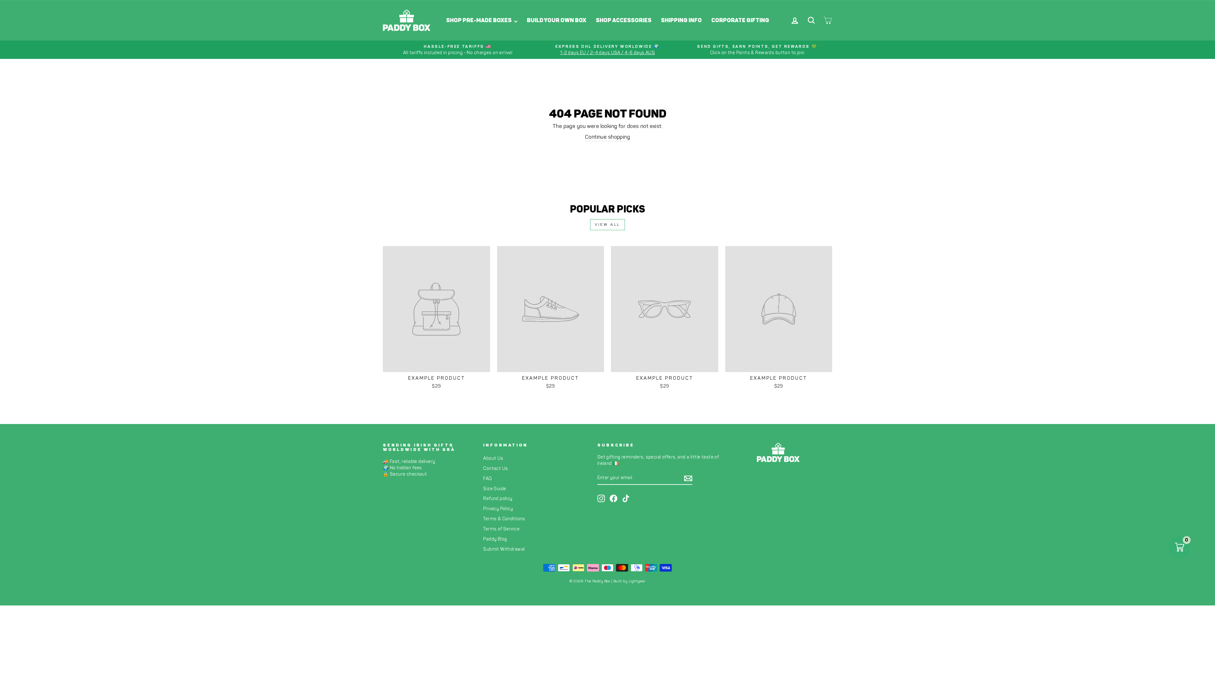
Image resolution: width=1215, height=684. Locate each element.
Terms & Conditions (504, 519)
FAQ (487, 478)
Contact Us (495, 468)
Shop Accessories (623, 20)
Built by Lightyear (629, 581)
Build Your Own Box (556, 20)
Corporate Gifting (740, 20)
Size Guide (494, 488)
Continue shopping (607, 137)
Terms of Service (501, 529)
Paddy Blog (495, 539)
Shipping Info (681, 20)
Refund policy (498, 498)
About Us (493, 458)
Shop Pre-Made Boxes (479, 20)
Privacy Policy (498, 508)
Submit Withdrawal (504, 549)
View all (607, 224)
